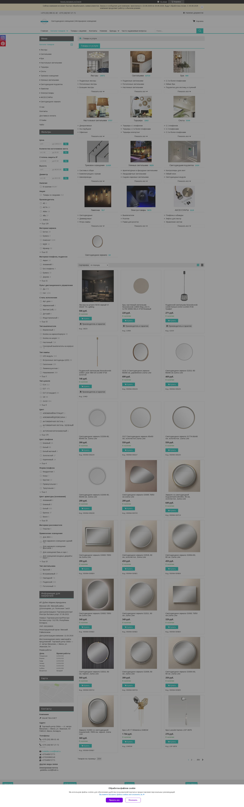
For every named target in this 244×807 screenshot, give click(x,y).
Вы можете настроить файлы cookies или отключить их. (121, 794)
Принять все (114, 800)
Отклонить (133, 800)
